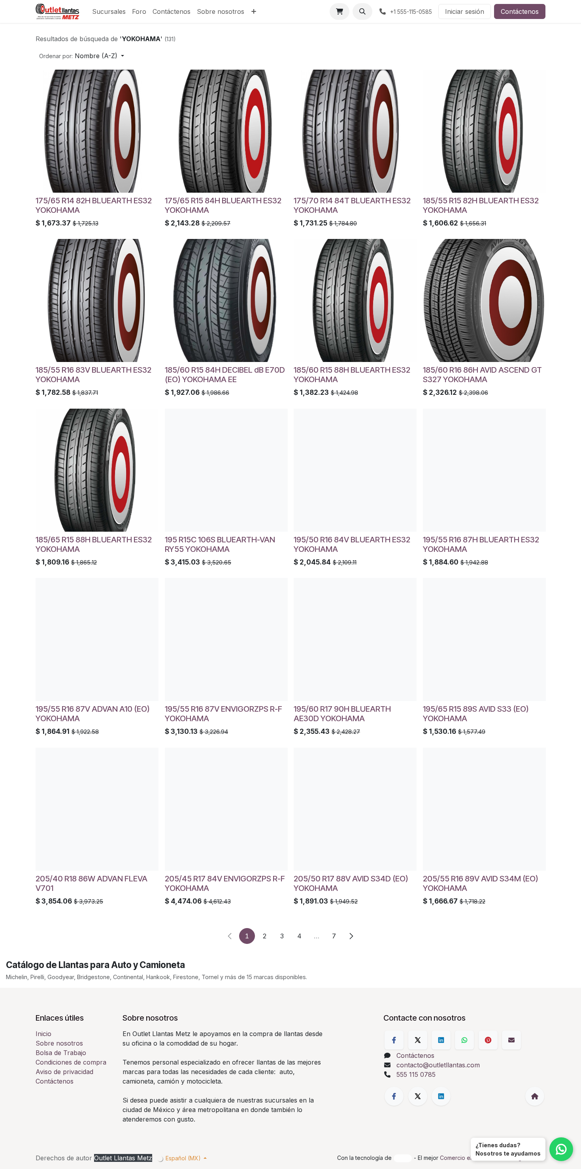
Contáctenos (520, 11)
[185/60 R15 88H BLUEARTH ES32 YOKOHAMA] (355, 300)
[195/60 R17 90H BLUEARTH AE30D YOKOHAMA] (355, 639)
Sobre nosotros (59, 1043)
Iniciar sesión (464, 11)
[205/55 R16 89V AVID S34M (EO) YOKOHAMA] (484, 809)
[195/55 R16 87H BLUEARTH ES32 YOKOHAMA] (484, 470)
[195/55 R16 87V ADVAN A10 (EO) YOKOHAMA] (97, 639)
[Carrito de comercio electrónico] (339, 11)
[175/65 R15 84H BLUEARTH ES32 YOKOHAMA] (226, 131)
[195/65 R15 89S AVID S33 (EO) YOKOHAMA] (484, 639)
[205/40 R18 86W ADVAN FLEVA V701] (97, 809)
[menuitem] (109, 11)
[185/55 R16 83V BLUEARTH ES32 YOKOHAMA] (97, 300)
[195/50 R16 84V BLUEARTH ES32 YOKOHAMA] (355, 470)
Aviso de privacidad (64, 1072)
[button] (362, 11)
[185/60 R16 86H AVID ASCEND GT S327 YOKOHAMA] (484, 300)
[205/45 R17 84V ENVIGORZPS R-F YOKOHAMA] (226, 809)
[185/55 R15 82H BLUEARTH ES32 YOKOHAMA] (484, 131)
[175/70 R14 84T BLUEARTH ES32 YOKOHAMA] (355, 131)
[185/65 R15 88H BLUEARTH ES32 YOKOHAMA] (97, 470)
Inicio (43, 1034)
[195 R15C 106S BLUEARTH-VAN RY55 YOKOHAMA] (226, 470)
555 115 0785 (416, 1074)
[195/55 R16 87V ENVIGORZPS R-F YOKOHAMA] (226, 639)
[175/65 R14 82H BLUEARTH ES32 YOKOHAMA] (97, 131)
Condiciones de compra (71, 1062)
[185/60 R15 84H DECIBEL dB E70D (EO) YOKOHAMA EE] (226, 300)
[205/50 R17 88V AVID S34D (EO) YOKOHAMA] (355, 809)
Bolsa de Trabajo (61, 1053)
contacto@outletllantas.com (438, 1065)
